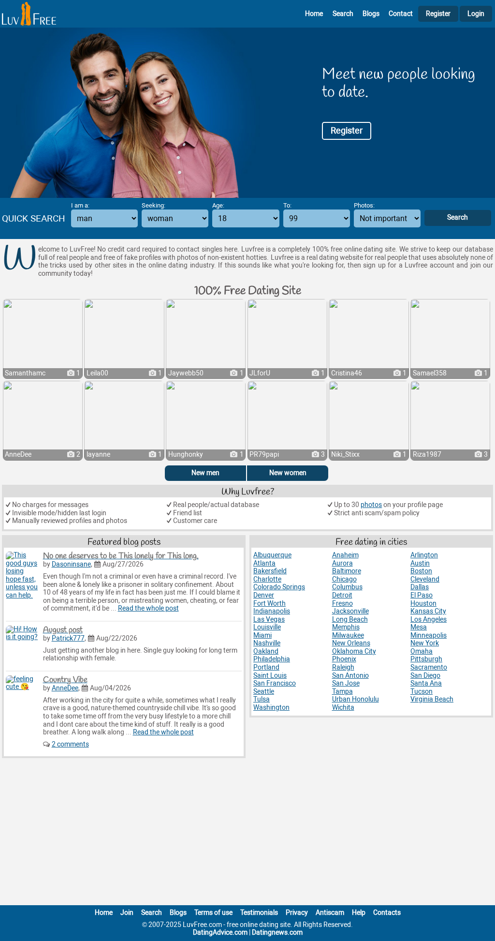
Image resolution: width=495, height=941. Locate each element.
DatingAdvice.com (220, 932)
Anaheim (345, 555)
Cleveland (424, 579)
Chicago (344, 579)
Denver (263, 595)
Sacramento (428, 667)
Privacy (297, 913)
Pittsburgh (426, 659)
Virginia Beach (431, 699)
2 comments (70, 744)
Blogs (371, 14)
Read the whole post (148, 608)
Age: (218, 205)
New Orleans (351, 643)
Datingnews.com (277, 932)
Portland (266, 667)
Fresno (342, 603)
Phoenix (344, 659)
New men (205, 473)
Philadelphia (271, 659)
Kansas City (428, 611)
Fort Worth (269, 603)
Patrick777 (68, 638)
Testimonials (259, 913)
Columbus (347, 587)
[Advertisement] (247, 833)
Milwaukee (348, 635)
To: (287, 205)
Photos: (364, 205)
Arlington (424, 555)
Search (343, 14)
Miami (262, 635)
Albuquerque (272, 555)
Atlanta (264, 563)
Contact (401, 14)
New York (424, 643)
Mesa (418, 627)
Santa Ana (426, 683)
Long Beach (350, 619)
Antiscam (330, 913)
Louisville (267, 627)
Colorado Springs (279, 587)
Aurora (342, 563)
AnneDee (65, 688)
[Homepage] (29, 14)
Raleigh (343, 667)
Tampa (342, 691)
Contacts (387, 913)
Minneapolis (428, 635)
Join (126, 913)
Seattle (263, 691)
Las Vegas (269, 619)
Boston (421, 571)
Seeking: (153, 205)
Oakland (265, 651)
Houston (423, 603)
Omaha (421, 651)
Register (438, 14)
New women (287, 473)
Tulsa (261, 699)
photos (371, 505)
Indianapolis (271, 611)
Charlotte (267, 579)
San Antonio (350, 676)
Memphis (346, 627)
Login (475, 14)
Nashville (266, 643)
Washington (271, 707)
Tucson (421, 691)
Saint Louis (270, 676)
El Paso (421, 595)
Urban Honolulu (355, 699)
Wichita (343, 707)
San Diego (425, 676)
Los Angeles (428, 619)
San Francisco (274, 683)
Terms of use (213, 913)
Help (358, 913)
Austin (420, 563)
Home (314, 14)
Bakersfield (270, 571)
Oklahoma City (354, 651)
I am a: (80, 205)
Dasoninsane (71, 564)
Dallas (419, 587)
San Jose (346, 683)
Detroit (342, 595)
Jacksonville (350, 611)
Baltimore (346, 571)
